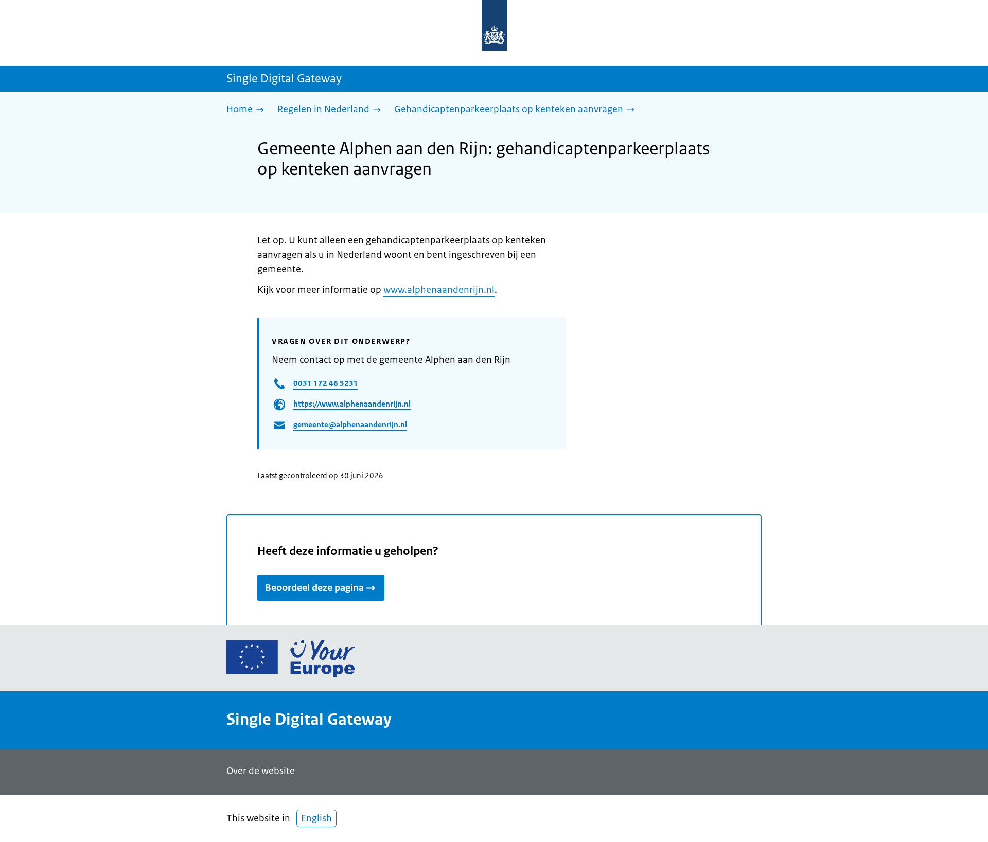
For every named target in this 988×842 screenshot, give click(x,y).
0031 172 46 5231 (325, 383)
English (316, 818)
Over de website (260, 771)
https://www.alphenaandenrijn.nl (352, 404)
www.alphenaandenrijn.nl (439, 290)
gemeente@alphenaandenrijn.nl (350, 424)
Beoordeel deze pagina (314, 588)
